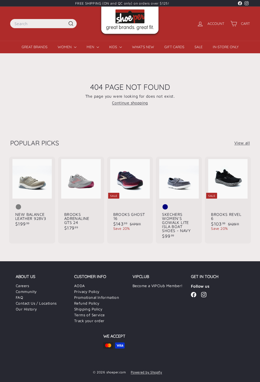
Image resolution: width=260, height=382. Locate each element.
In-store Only (226, 47)
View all (242, 143)
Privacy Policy (87, 291)
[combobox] (43, 23)
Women (65, 47)
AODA (79, 286)
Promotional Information (96, 297)
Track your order (89, 321)
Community (26, 291)
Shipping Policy (88, 309)
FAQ (19, 297)
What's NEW (143, 47)
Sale (198, 47)
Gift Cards (174, 47)
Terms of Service (89, 315)
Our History (26, 309)
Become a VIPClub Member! (158, 286)
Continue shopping (130, 102)
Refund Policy (86, 303)
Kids (113, 47)
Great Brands (34, 47)
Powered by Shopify (146, 372)
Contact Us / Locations (36, 303)
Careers (22, 286)
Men (91, 47)
